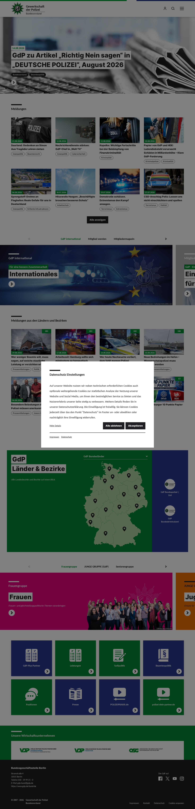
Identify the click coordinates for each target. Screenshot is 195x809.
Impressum (54, 437)
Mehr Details (55, 425)
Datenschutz (66, 437)
